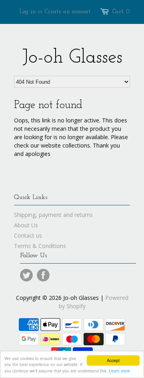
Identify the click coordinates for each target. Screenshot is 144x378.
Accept (113, 360)
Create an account (67, 12)
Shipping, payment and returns (53, 215)
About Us (26, 225)
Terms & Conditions (40, 246)
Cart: (121, 12)
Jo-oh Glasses (72, 57)
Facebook (43, 275)
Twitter (26, 275)
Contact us (28, 235)
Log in (28, 12)
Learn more (119, 371)
